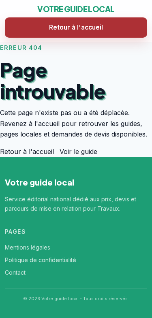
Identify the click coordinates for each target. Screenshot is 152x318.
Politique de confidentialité (40, 259)
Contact (15, 272)
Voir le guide (78, 151)
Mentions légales (27, 247)
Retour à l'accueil (76, 27)
